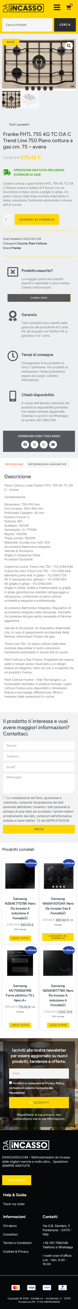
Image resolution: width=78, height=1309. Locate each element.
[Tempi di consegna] (12, 366)
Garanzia (29, 314)
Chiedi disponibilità (37, 394)
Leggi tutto (20, 938)
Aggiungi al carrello (36, 219)
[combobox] (27, 25)
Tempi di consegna (37, 354)
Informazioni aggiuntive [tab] (47, 464)
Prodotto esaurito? (37, 270)
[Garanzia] (12, 324)
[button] (69, 46)
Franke (16, 248)
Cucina (22, 243)
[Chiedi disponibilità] (12, 406)
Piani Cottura (38, 243)
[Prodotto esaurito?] (12, 277)
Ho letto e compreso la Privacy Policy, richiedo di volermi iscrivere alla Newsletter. (37, 1087)
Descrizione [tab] (14, 464)
